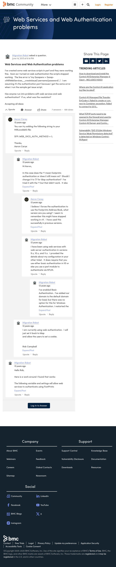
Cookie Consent (33, 546)
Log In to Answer (39, 405)
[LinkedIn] (106, 61)
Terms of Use (95, 550)
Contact (7, 543)
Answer (28, 109)
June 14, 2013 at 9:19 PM (23, 58)
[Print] (93, 61)
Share (43, 109)
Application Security (90, 543)
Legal (31, 543)
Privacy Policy (44, 543)
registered (90, 553)
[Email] (86, 61)
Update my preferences (66, 543)
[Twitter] (99, 61)
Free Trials (19, 543)
